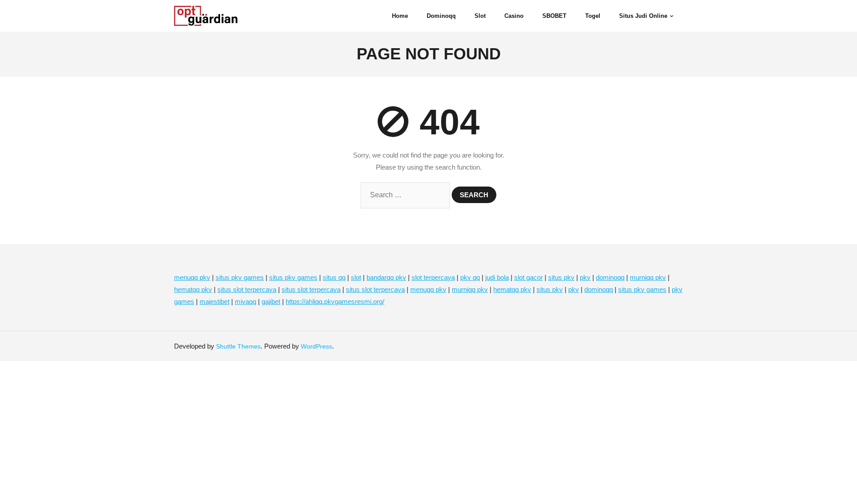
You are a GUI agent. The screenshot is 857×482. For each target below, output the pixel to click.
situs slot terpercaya (246, 289)
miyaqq (245, 301)
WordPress (316, 346)
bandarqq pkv (386, 277)
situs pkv (561, 277)
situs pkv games (240, 277)
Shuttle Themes (238, 346)
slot (356, 277)
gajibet (271, 301)
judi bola (497, 277)
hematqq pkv (193, 289)
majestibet (214, 301)
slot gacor (528, 277)
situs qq (334, 277)
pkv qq (470, 277)
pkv (585, 277)
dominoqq (610, 277)
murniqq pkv (648, 277)
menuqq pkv (192, 277)
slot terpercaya (433, 277)
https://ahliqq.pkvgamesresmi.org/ (335, 301)
